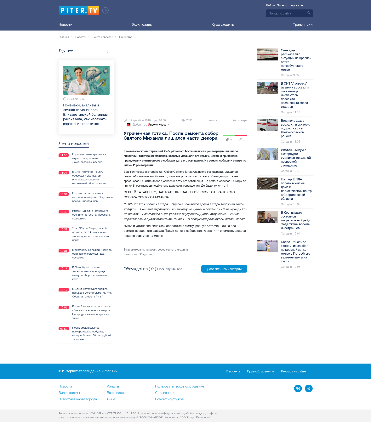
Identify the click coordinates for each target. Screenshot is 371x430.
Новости (65, 24)
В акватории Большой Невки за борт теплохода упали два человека (91, 253)
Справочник (164, 393)
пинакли (151, 249)
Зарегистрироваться (291, 5)
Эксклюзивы (141, 24)
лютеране (137, 249)
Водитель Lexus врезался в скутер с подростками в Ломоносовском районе (89, 158)
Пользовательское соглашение (179, 386)
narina (213, 120)
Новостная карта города (78, 399)
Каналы (113, 386)
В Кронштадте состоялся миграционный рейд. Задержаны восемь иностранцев (92, 197)
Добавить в (151, 124)
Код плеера (239, 120)
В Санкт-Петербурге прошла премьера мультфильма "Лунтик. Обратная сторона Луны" (92, 292)
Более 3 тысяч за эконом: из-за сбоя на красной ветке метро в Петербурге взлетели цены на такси (91, 312)
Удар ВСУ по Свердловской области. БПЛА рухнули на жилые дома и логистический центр (90, 234)
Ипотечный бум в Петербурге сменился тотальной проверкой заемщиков (91, 214)
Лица (111, 399)
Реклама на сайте (293, 371)
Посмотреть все (169, 269)
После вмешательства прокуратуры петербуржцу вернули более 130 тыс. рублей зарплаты (91, 333)
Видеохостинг (70, 393)
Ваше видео (116, 393)
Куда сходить (223, 24)
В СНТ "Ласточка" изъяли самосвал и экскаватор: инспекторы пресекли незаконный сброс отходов (89, 177)
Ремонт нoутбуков (169, 399)
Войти (270, 5)
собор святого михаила (173, 249)
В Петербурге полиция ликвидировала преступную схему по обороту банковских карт (90, 273)
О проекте (233, 371)
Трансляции (303, 24)
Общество (145, 254)
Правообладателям (260, 371)
